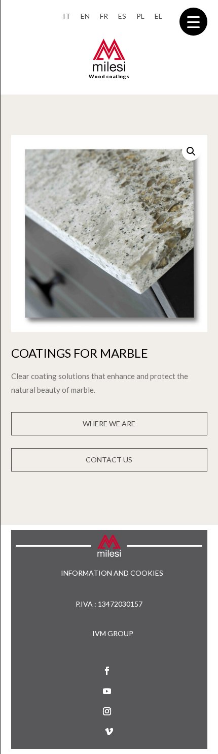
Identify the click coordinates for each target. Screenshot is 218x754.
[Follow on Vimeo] (109, 732)
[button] (191, 151)
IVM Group (112, 633)
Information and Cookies (112, 573)
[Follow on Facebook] (107, 671)
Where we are (109, 423)
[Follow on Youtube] (107, 691)
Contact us (109, 459)
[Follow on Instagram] (107, 711)
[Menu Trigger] (193, 22)
